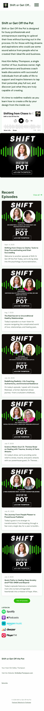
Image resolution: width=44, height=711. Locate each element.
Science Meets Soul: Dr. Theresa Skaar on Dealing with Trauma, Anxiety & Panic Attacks (22, 449)
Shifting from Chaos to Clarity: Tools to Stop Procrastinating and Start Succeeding (21, 250)
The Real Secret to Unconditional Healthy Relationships (19, 317)
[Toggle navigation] (37, 5)
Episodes (5, 683)
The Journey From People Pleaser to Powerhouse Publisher (20, 515)
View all (36, 195)
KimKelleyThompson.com (24, 673)
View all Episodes (22, 601)
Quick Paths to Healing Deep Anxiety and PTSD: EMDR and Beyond (20, 581)
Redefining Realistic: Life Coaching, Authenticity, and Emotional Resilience (21, 382)
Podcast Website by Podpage (21, 702)
